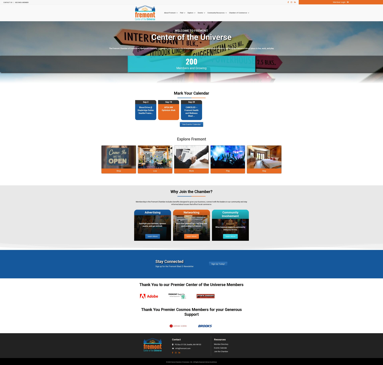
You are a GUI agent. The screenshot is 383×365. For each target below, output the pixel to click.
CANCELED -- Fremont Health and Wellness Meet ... (191, 111)
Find (181, 13)
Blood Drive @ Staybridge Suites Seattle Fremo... (146, 110)
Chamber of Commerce (238, 13)
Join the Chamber (221, 351)
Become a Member (22, 2)
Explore (190, 13)
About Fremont (170, 13)
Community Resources (216, 13)
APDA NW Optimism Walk (168, 108)
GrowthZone (213, 362)
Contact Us (7, 2)
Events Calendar (220, 348)
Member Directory (221, 344)
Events (200, 13)
